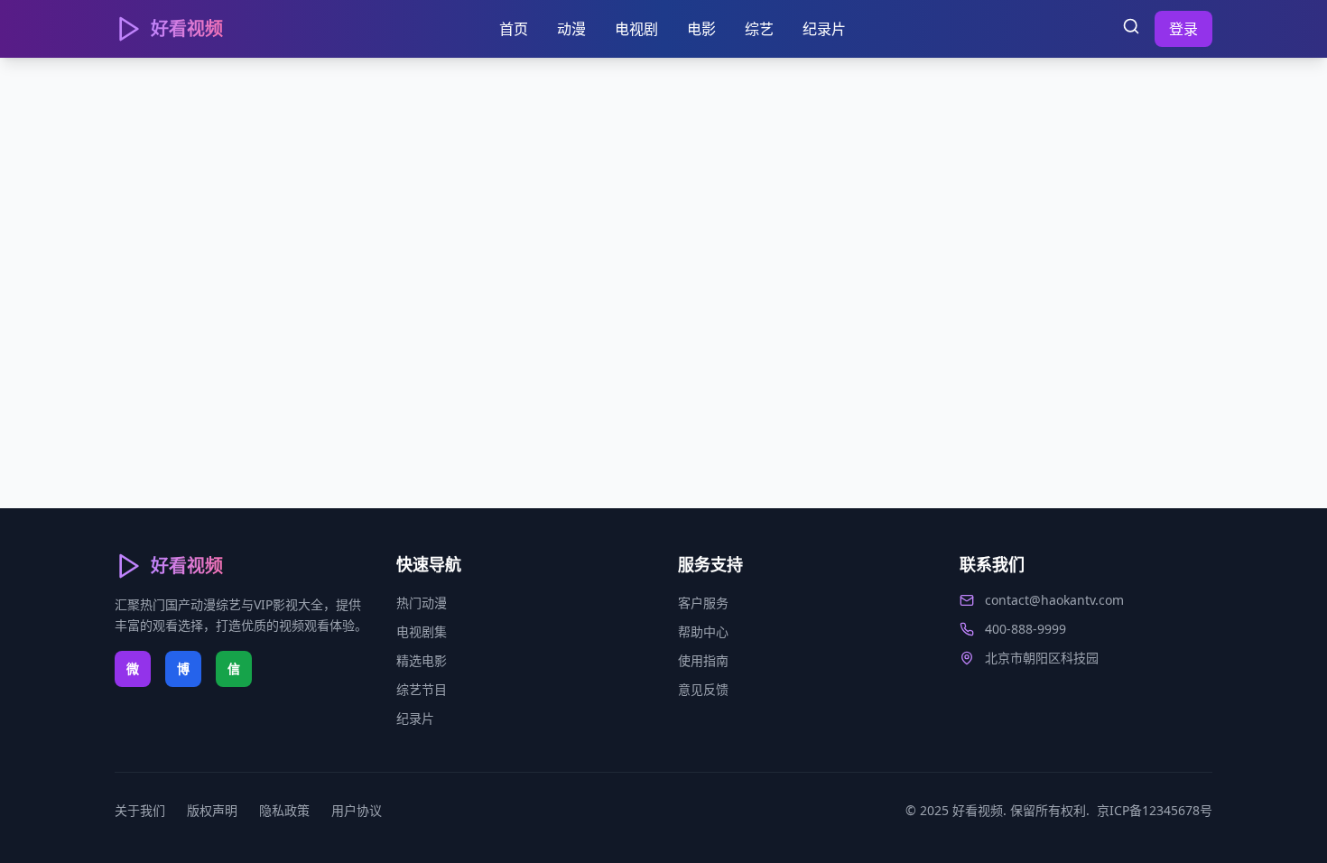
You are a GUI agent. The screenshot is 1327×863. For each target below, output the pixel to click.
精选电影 (421, 660)
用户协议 (356, 810)
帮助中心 (703, 631)
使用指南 (703, 660)
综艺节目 (421, 689)
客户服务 (703, 602)
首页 (513, 29)
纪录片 (824, 29)
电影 (701, 29)
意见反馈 (703, 689)
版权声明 (212, 810)
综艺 (759, 29)
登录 (1183, 29)
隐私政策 (284, 810)
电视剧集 (421, 631)
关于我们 (140, 810)
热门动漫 (421, 602)
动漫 (571, 29)
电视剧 (636, 29)
